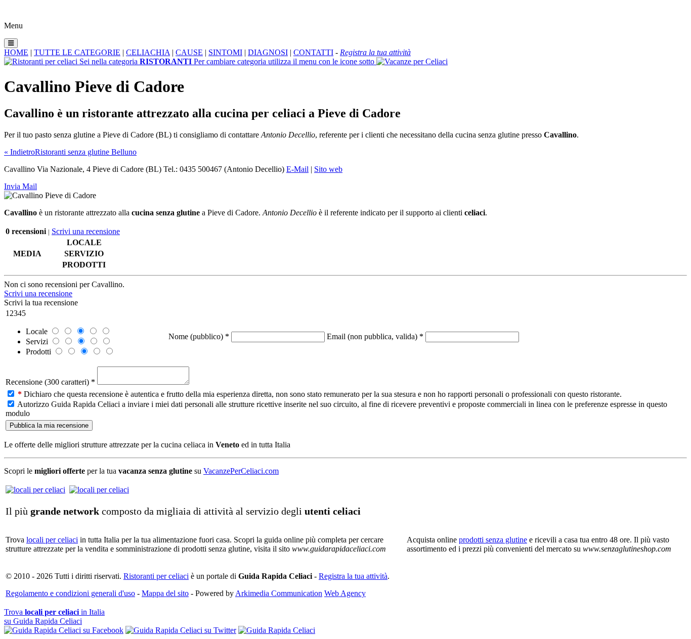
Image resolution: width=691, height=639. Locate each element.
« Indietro (19, 152)
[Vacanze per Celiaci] (412, 61)
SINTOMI (225, 52)
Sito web (328, 169)
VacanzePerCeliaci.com (241, 471)
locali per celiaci (52, 539)
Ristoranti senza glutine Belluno (86, 152)
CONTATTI (313, 52)
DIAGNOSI (268, 52)
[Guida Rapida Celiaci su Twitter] (180, 630)
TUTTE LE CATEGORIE (77, 52)
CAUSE (189, 52)
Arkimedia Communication (278, 593)
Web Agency (345, 593)
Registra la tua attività (353, 576)
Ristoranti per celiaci (156, 576)
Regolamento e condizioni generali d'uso (70, 593)
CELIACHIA (148, 52)
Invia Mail (20, 186)
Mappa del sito (165, 593)
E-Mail (297, 169)
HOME (16, 52)
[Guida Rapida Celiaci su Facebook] (63, 630)
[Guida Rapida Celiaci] (276, 630)
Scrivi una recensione (86, 231)
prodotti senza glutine (493, 539)
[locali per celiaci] (35, 489)
